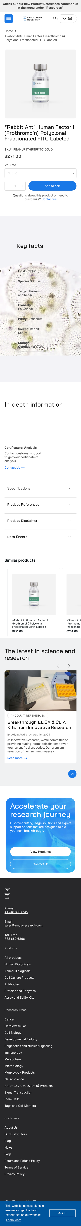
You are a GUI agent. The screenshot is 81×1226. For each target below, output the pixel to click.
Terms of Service (16, 1167)
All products (13, 958)
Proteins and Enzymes (20, 991)
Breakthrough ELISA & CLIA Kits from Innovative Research (38, 674)
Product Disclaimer (22, 520)
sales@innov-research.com (24, 925)
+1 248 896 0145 (16, 912)
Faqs (8, 1154)
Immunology (13, 1052)
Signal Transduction (18, 1092)
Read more (15, 758)
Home (9, 31)
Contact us (49, 199)
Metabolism (13, 1059)
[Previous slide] (58, 666)
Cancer (10, 1019)
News (8, 1147)
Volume (10, 165)
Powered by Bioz (14, 146)
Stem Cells (12, 1099)
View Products (40, 852)
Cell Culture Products (19, 977)
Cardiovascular (15, 1026)
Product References (23, 504)
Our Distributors (16, 1134)
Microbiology (14, 1066)
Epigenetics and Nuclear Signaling (28, 1046)
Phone (9, 908)
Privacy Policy (14, 1174)
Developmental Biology (21, 1039)
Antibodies (12, 984)
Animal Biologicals (17, 971)
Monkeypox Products (20, 1072)
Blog (8, 1141)
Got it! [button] (62, 1213)
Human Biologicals (18, 964)
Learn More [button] (13, 1220)
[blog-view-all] (72, 774)
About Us (11, 1127)
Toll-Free (11, 935)
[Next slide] (69, 666)
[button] (9, 18)
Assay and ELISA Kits (19, 997)
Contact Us (13, 467)
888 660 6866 (15, 939)
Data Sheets (17, 537)
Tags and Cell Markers (20, 1106)
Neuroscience (14, 1079)
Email (8, 921)
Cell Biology (13, 1032)
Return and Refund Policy (22, 1161)
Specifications (19, 488)
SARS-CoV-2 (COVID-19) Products (29, 1086)
